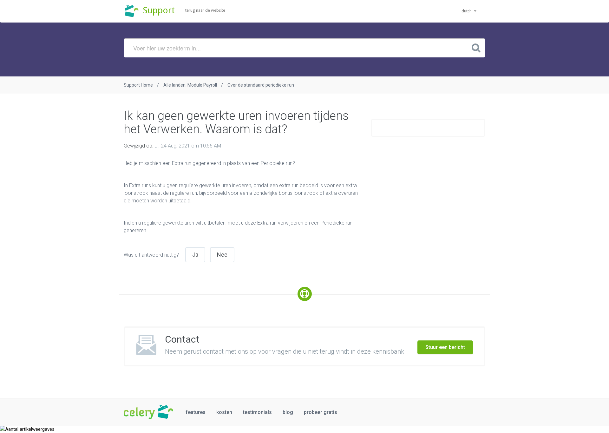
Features (196, 412)
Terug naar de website (205, 10)
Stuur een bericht (445, 347)
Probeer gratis (320, 412)
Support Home (138, 85)
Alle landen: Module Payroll (190, 85)
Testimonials (257, 412)
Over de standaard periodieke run (260, 85)
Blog (288, 412)
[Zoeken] (476, 47)
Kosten (224, 412)
